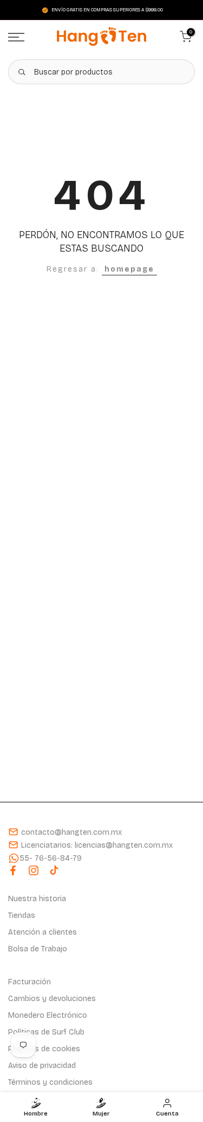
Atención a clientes (42, 932)
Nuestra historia (37, 898)
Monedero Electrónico (47, 1015)
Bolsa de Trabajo (37, 949)
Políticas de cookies (44, 1048)
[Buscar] (21, 72)
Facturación (29, 981)
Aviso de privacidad (42, 1065)
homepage (129, 269)
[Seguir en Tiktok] (54, 870)
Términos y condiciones (50, 1082)
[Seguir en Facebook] (13, 870)
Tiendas (21, 915)
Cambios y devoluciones (52, 998)
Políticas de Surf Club (46, 1032)
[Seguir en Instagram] (33, 870)
